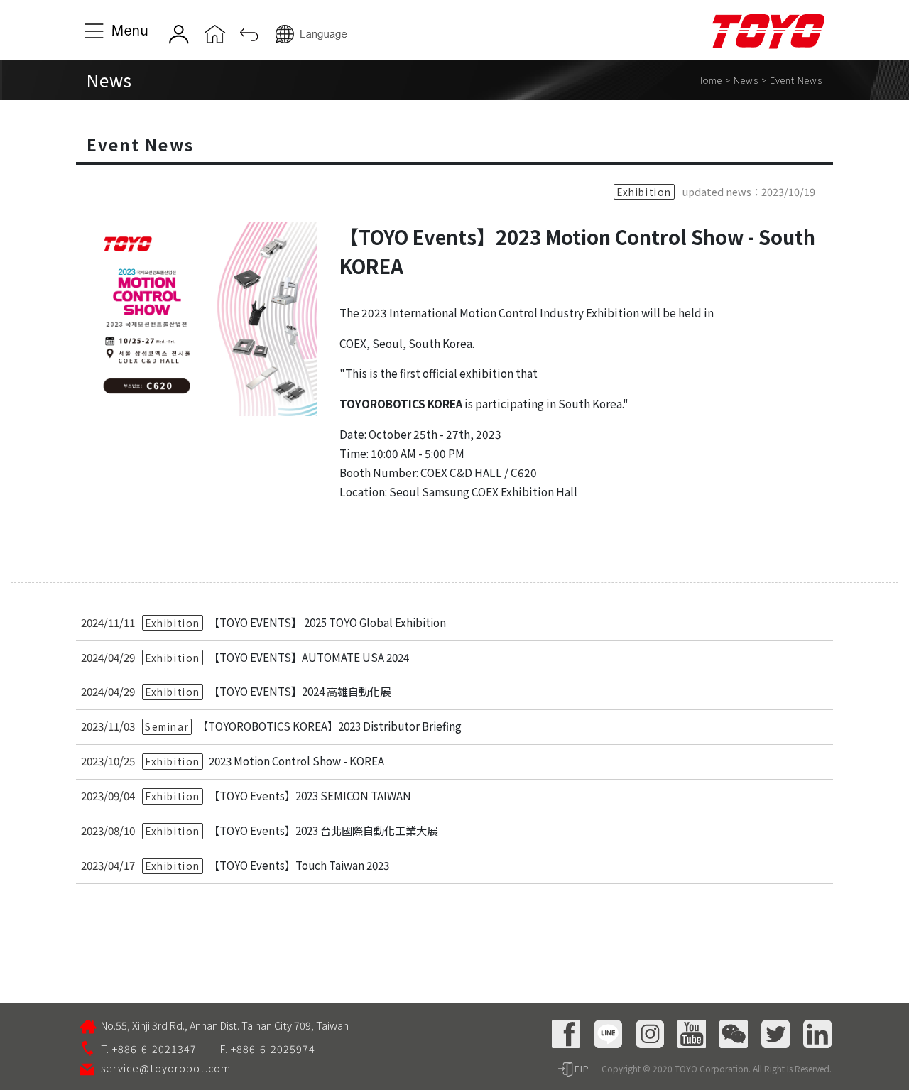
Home (709, 80)
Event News (796, 80)
